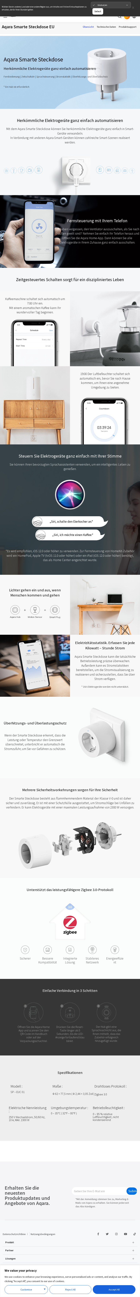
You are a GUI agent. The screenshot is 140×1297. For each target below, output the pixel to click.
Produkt (9, 1242)
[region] (70, 1281)
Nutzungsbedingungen (43, 1234)
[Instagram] (116, 1234)
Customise (26, 1289)
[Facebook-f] (98, 1234)
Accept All (114, 1289)
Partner (9, 1250)
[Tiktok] (134, 1234)
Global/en (102, 4)
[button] (70, 1242)
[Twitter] (107, 1234)
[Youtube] (125, 1234)
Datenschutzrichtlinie (14, 1234)
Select (97, 11)
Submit (132, 1191)
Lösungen (10, 1258)
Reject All (70, 1289)
